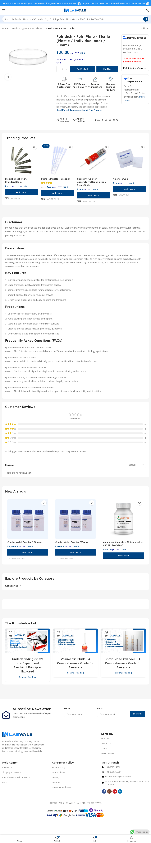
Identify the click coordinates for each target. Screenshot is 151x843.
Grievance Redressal (61, 787)
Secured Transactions (95, 85)
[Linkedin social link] (113, 120)
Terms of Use (58, 772)
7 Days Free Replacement (64, 85)
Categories (11, 586)
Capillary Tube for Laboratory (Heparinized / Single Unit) (91, 181)
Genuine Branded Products (110, 87)
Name (67, 708)
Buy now (107, 69)
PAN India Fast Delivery (80, 85)
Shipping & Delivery (11, 772)
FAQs (4, 782)
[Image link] (17, 734)
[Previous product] (141, 28)
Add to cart (82, 69)
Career (104, 748)
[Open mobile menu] (4, 10)
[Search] (145, 19)
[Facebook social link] (102, 120)
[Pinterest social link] (110, 120)
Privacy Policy (58, 767)
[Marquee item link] (100, 4)
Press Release (107, 753)
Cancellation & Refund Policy (16, 777)
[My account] (147, 10)
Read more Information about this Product (79, 110)
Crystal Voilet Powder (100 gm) (24, 542)
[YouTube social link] (115, 791)
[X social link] (106, 120)
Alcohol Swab (120, 178)
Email (99, 708)
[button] (21, 192)
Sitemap (56, 782)
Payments (7, 767)
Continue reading (27, 677)
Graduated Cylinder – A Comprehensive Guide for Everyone (123, 663)
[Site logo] (75, 10)
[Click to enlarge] (7, 77)
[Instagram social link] (109, 791)
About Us (105, 738)
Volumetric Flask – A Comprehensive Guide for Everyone (75, 663)
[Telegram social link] (117, 120)
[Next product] (147, 28)
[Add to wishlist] (34, 147)
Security (56, 777)
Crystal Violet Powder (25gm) (71, 542)
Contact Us (106, 743)
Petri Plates (36, 28)
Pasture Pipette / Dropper (55, 178)
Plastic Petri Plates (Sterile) (60, 28)
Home (5, 28)
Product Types (19, 28)
